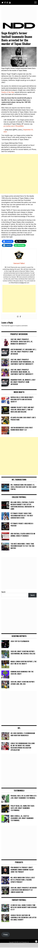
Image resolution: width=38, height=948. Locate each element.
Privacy (6, 934)
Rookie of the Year (7, 92)
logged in (12, 325)
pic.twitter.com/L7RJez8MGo (14, 126)
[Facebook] (20, 317)
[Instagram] (18, 317)
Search (3, 592)
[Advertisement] (19, 174)
